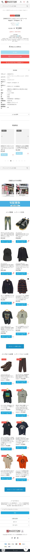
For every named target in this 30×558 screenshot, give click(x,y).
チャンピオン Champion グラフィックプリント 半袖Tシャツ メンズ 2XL (7, 407)
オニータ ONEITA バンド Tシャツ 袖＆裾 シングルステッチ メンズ (22, 328)
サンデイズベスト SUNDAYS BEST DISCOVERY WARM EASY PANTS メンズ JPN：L (22, 376)
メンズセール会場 (7, 354)
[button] (26, 549)
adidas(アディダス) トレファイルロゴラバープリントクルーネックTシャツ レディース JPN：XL (7, 147)
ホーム (4, 10)
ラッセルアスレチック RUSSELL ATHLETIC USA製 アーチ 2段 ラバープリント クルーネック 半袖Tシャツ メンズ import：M (22, 440)
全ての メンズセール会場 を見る (15, 489)
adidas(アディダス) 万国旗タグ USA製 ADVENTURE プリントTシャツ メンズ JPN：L (22, 147)
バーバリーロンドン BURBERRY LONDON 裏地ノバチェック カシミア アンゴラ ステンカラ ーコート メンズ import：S (22, 266)
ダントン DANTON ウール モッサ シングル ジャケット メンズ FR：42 (7, 297)
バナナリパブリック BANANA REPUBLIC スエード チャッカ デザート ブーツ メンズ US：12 (7, 376)
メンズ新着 (9, 212)
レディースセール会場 (21, 354)
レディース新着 (19, 212)
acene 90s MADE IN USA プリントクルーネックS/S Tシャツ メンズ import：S (7, 472)
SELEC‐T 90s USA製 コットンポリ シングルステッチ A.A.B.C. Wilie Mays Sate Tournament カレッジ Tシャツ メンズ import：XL (22, 408)
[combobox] (15, 6)
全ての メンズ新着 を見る (15, 346)
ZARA (17, 24)
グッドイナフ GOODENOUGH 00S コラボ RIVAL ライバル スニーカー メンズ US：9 (22, 234)
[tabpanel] (7, 144)
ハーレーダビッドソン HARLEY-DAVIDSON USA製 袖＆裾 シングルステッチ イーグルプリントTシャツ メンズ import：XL (7, 329)
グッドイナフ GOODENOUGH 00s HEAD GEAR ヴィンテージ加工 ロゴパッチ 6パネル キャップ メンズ (7, 266)
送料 (18, 36)
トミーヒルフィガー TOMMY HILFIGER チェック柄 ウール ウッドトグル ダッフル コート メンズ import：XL (22, 297)
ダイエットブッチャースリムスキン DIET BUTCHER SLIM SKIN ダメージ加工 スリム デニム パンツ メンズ (7, 234)
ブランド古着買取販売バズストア (11, 2)
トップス (17, 23)
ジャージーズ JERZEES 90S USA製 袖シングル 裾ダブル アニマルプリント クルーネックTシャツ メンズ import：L (22, 473)
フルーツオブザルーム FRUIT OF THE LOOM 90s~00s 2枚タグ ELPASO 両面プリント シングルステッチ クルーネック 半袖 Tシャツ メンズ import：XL (7, 441)
